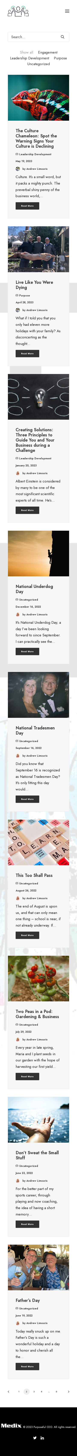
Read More (27, 206)
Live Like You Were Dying (34, 285)
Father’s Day (28, 1300)
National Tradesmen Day (35, 730)
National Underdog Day (34, 589)
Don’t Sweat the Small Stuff (37, 1155)
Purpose (60, 58)
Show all (26, 52)
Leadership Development (29, 58)
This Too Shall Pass (34, 875)
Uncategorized (38, 63)
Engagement (47, 52)
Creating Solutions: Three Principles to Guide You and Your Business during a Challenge (35, 440)
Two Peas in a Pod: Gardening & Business (37, 1014)
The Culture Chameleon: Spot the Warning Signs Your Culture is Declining (36, 138)
